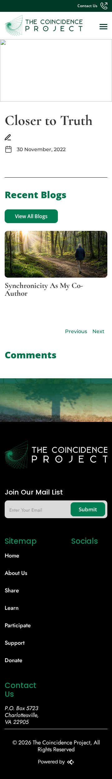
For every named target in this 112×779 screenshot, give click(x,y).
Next (98, 331)
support (15, 643)
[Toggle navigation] (103, 27)
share (12, 590)
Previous (76, 331)
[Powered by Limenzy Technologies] (56, 762)
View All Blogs (31, 216)
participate (18, 625)
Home (12, 556)
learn (12, 608)
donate (13, 660)
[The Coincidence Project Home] (56, 457)
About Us (16, 573)
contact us (87, 5)
